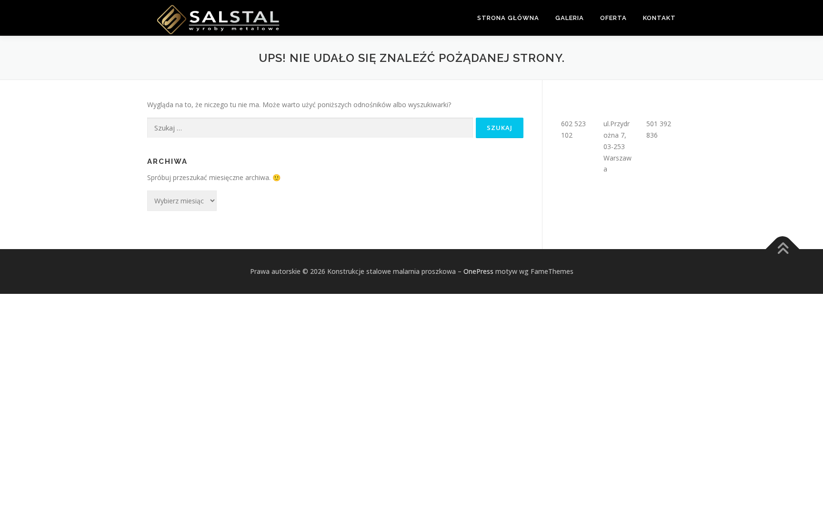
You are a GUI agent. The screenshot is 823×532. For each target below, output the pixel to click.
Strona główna (508, 17)
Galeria (569, 17)
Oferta (613, 17)
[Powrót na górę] (783, 249)
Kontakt (659, 17)
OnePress (478, 271)
